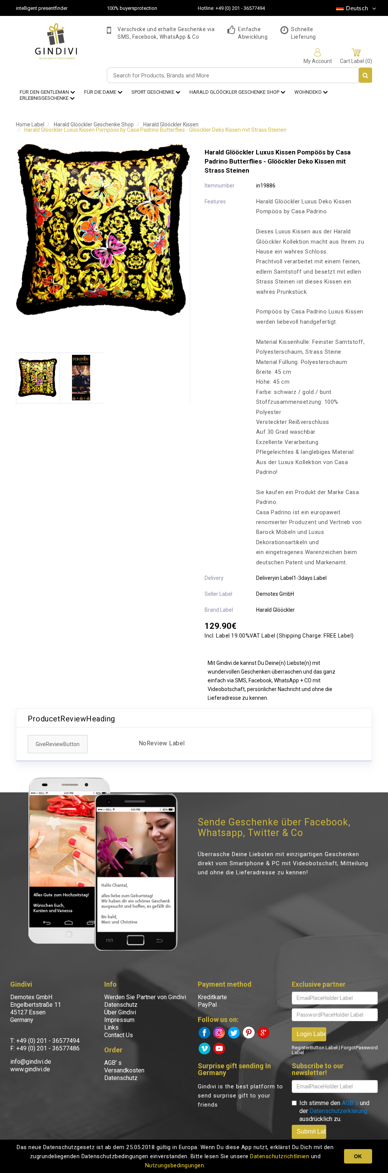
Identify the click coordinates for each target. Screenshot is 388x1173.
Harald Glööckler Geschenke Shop (234, 92)
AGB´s (350, 1103)
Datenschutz (121, 1004)
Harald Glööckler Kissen (171, 124)
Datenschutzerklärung (338, 1111)
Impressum (119, 1019)
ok (358, 1156)
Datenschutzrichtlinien (279, 1156)
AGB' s (113, 1062)
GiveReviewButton (58, 744)
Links (111, 1027)
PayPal (207, 1004)
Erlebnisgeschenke (45, 98)
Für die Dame (100, 92)
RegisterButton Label (315, 1047)
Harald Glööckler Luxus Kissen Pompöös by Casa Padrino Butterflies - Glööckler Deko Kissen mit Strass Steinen (155, 130)
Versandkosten (124, 1070)
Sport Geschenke (153, 92)
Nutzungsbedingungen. (175, 1165)
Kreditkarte (212, 997)
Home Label (30, 124)
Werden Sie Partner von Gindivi (145, 997)
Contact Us (118, 1035)
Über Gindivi (120, 1012)
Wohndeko (308, 92)
